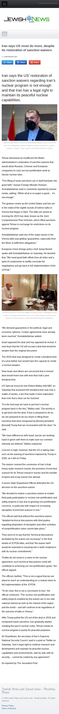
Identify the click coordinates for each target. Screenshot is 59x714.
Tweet (9, 62)
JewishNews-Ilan (10, 56)
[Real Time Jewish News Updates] (27, 18)
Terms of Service (9, 708)
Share (22, 62)
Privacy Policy (8, 705)
